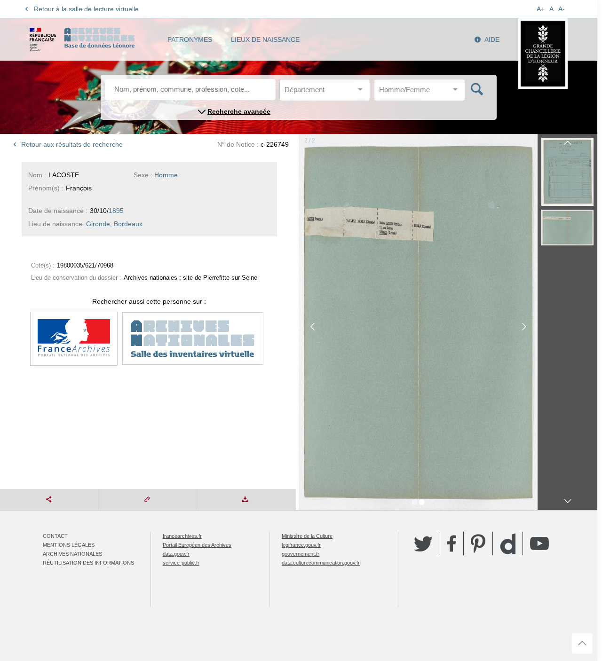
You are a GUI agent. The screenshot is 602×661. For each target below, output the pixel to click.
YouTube (539, 543)
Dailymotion (507, 544)
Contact (55, 536)
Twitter (423, 543)
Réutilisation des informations (88, 563)
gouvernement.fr (300, 554)
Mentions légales (69, 545)
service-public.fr (181, 563)
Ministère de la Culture (307, 536)
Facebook (451, 543)
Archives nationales (72, 554)
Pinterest (478, 543)
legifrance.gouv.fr (301, 545)
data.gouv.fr (176, 554)
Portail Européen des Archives (197, 545)
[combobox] (327, 92)
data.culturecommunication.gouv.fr (321, 563)
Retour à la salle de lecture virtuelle (86, 9)
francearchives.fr (182, 536)
